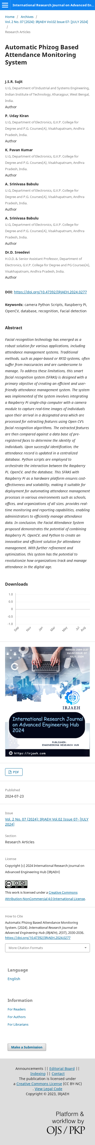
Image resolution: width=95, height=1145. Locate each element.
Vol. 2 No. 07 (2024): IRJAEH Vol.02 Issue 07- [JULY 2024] (46, 21)
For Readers (17, 1009)
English (14, 978)
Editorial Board (62, 1068)
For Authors (17, 1017)
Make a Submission (27, 1047)
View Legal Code (48, 1088)
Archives (27, 16)
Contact (58, 1073)
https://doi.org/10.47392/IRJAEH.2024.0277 (50, 292)
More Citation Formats (26, 947)
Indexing (38, 1073)
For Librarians (18, 1024)
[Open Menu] (5, 5)
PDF (15, 772)
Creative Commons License (39, 1083)
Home (9, 16)
